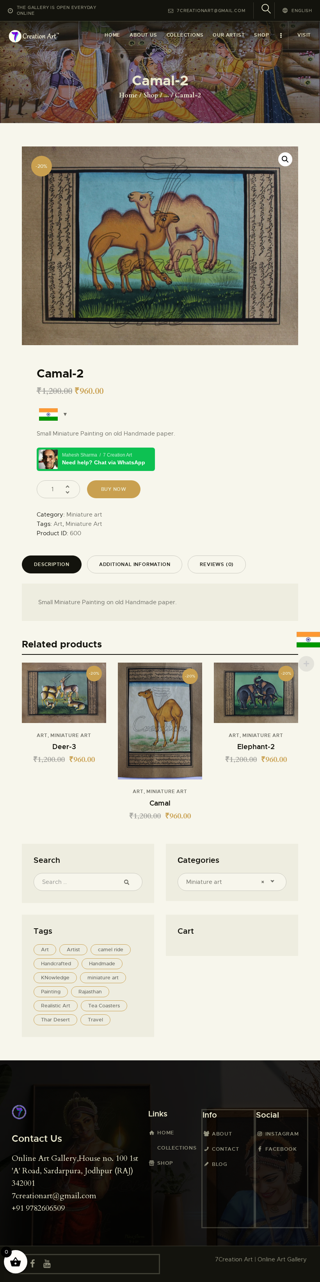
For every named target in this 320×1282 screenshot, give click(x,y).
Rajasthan (90, 991)
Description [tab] (51, 564)
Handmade (102, 963)
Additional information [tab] (135, 564)
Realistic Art (55, 1005)
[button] (285, 159)
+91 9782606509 (38, 1208)
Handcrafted (56, 963)
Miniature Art (84, 523)
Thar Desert (55, 1019)
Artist (73, 949)
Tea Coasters (104, 1005)
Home (128, 95)
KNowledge (55, 977)
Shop (151, 95)
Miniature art (84, 514)
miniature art (103, 977)
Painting (50, 991)
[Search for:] (88, 881)
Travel (95, 1019)
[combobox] (232, 882)
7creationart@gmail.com (54, 1195)
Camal (160, 803)
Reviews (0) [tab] (217, 564)
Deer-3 (64, 746)
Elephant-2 (256, 746)
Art (57, 523)
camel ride (110, 949)
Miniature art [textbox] (225, 882)
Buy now (114, 489)
